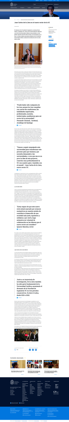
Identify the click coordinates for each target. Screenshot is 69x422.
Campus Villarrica (12, 394)
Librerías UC (38, 385)
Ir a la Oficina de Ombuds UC (52, 416)
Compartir (20, 125)
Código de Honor (24, 392)
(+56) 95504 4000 (13, 412)
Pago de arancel (39, 393)
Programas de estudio (25, 383)
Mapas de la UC (24, 399)
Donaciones (50, 0)
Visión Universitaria (52, 45)
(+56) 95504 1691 (51, 413)
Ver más (23, 374)
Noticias (18, 19)
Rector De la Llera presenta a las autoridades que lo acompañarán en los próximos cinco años (34, 372)
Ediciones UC (24, 391)
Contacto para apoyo (39, 413)
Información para (50, 4)
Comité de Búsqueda (52, 46)
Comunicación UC (32, 382)
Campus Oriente (12, 391)
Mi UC (54, 0)
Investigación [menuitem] (22, 7)
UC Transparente (24, 394)
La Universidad (25, 381)
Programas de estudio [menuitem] (14, 7)
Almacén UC (39, 384)
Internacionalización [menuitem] (36, 7)
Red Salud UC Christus (40, 383)
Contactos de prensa (47, 387)
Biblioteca (45, 0)
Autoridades (30, 361)
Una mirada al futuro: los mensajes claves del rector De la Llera (17, 371)
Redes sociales (32, 386)
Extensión (23, 387)
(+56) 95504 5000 (26, 413)
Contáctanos (47, 381)
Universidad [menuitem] (56, 7)
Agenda (31, 385)
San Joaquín (11, 392)
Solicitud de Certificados (40, 391)
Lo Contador (11, 393)
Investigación (24, 384)
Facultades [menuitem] (29, 7)
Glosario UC (31, 392)
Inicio (15, 19)
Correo (58, 0)
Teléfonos (46, 383)
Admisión (37, 0)
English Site (56, 4)
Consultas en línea (47, 384)
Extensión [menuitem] (44, 7)
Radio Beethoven (32, 391)
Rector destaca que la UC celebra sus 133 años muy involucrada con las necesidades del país (50, 372)
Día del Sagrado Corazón (48, 361)
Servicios (39, 381)
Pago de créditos (39, 392)
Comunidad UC (51, 40)
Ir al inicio (11, 0)
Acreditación (56, 381)
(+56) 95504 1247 (51, 414)
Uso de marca (31, 393)
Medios (41, 0)
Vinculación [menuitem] (50, 7)
